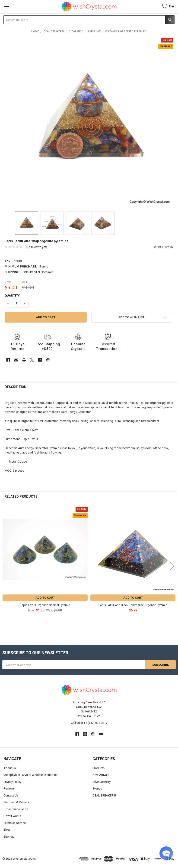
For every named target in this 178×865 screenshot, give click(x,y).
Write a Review (163, 246)
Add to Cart (45, 597)
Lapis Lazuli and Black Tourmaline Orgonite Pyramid (133, 605)
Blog (6, 829)
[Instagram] (85, 734)
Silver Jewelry (101, 781)
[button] (131, 317)
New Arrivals (100, 775)
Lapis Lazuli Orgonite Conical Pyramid (45, 605)
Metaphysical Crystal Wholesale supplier (30, 775)
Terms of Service (14, 823)
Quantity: (13, 295)
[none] (89, 122)
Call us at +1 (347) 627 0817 (89, 723)
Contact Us (10, 795)
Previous (5, 566)
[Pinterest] (47, 359)
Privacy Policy (12, 781)
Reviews (9, 788)
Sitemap (9, 836)
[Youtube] (101, 734)
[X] (32, 359)
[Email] (16, 359)
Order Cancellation (15, 809)
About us (9, 768)
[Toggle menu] (6, 6)
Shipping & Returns (16, 802)
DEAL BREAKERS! (104, 795)
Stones (97, 788)
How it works (12, 816)
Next (172, 566)
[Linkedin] (40, 359)
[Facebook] (8, 359)
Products (98, 768)
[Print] (24, 359)
